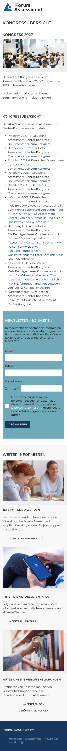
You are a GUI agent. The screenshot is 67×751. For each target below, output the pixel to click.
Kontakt (13, 742)
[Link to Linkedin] (23, 742)
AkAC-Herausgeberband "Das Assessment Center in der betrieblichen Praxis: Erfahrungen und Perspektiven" (35, 279)
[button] (62, 7)
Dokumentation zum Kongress (29, 144)
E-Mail (10, 366)
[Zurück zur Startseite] (23, 7)
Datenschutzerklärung (26, 407)
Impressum (15, 738)
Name (10, 351)
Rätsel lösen (14, 381)
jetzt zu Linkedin (23, 621)
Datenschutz (33, 738)
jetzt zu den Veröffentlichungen (33, 707)
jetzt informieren (24, 538)
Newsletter (51, 738)
